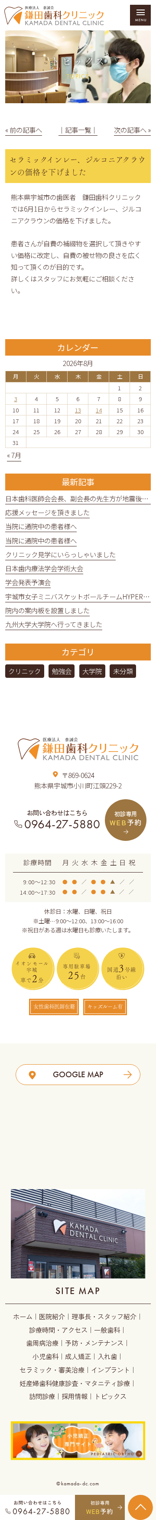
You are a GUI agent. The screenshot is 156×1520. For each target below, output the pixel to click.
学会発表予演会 (28, 582)
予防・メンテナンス (94, 1342)
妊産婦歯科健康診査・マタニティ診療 (75, 1383)
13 (78, 409)
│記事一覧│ (78, 129)
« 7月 (14, 455)
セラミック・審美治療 (52, 1369)
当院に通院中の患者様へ (41, 526)
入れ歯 (107, 1356)
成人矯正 (78, 1356)
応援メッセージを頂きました (47, 512)
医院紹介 (52, 1316)
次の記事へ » (132, 129)
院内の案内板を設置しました (47, 610)
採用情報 (75, 1396)
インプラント (110, 1369)
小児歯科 (45, 1356)
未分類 (123, 671)
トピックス (110, 1396)
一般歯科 (107, 1329)
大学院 (92, 671)
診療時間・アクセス (58, 1329)
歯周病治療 (42, 1342)
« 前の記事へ (23, 129)
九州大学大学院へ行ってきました (53, 624)
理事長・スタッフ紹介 (104, 1316)
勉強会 (62, 671)
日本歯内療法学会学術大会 (44, 568)
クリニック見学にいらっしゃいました (60, 554)
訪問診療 (42, 1396)
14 (99, 409)
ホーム (22, 1316)
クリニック (24, 671)
